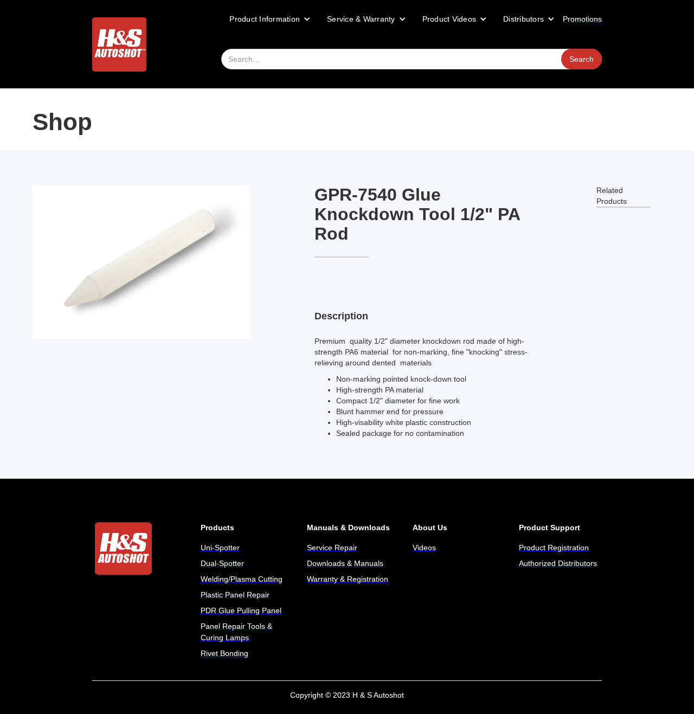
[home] (119, 44)
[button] (270, 19)
